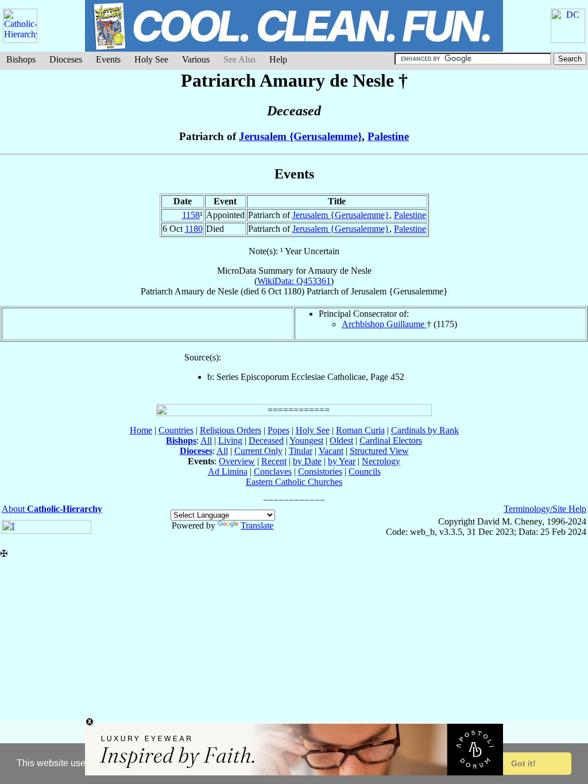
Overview (237, 461)
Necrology (381, 461)
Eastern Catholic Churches (294, 482)
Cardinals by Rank (425, 430)
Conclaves (273, 471)
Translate (257, 525)
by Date (307, 461)
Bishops (21, 59)
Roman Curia (360, 430)
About (52, 509)
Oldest (341, 440)
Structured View (379, 451)
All (206, 440)
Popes (278, 430)
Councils (365, 471)
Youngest (306, 440)
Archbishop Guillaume (384, 324)
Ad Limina (227, 471)
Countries (176, 430)
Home (141, 430)
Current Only (258, 451)
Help (278, 59)
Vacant (331, 451)
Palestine (388, 136)
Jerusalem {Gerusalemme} (300, 136)
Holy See (151, 59)
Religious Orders (230, 430)
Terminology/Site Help (545, 509)
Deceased (266, 440)
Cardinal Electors (390, 440)
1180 (194, 229)
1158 (191, 215)
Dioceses (65, 59)
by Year (341, 461)
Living (230, 440)
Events (108, 59)
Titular (300, 451)
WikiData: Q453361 (294, 281)
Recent (274, 461)
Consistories (320, 471)
